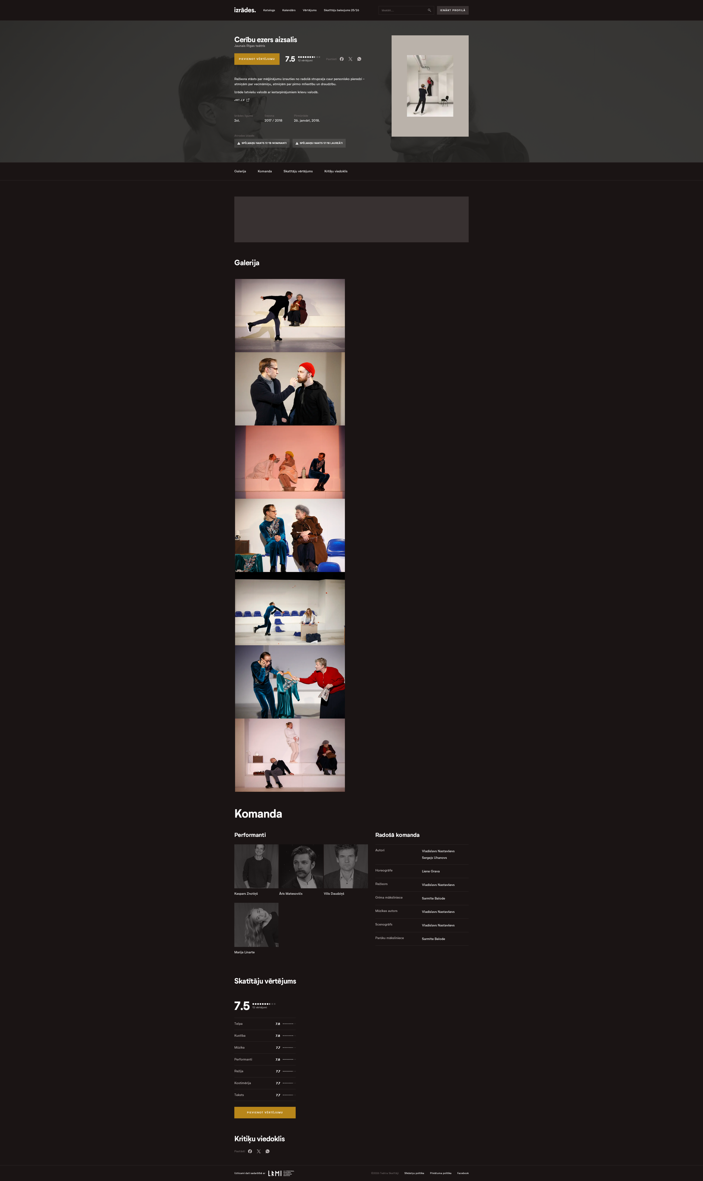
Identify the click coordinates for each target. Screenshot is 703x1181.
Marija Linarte (244, 952)
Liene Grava (431, 871)
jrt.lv (239, 100)
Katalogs (269, 10)
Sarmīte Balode (433, 898)
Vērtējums (310, 10)
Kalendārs (288, 10)
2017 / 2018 (273, 121)
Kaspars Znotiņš (246, 894)
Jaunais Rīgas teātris (249, 45)
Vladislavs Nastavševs (438, 851)
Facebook (463, 1173)
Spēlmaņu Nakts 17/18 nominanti (264, 143)
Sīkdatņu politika (414, 1173)
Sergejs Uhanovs (434, 858)
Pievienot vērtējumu (257, 59)
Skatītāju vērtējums (298, 171)
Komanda (265, 171)
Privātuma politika (440, 1173)
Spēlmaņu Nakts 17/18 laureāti (321, 143)
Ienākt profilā (453, 10)
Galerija (240, 171)
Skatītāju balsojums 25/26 (341, 10)
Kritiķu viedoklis (335, 171)
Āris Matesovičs (290, 894)
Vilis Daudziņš (334, 894)
